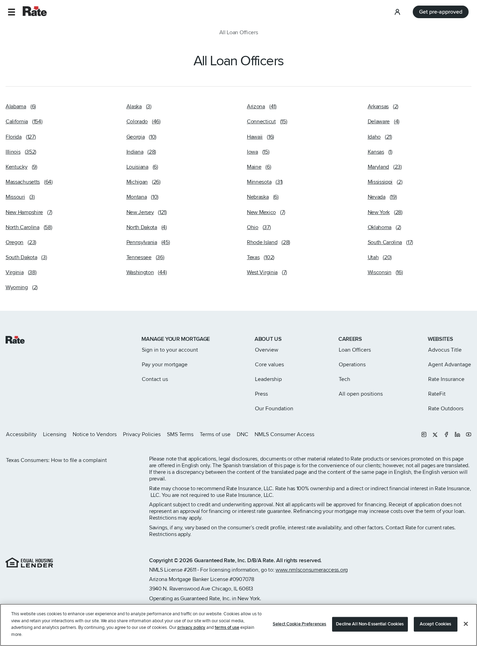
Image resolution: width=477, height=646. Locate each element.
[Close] (466, 624)
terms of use (227, 627)
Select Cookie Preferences (299, 624)
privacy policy (191, 627)
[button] (11, 12)
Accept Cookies (436, 624)
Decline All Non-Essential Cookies (370, 624)
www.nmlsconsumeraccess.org (312, 569)
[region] (238, 625)
